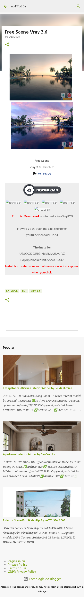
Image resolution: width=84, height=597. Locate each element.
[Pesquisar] (78, 6)
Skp (24, 290)
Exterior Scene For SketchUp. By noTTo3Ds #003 (34, 520)
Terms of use (17, 568)
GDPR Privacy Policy (22, 571)
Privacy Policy (17, 564)
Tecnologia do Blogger (44, 579)
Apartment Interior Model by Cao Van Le (29, 454)
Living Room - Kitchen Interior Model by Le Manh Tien (37, 388)
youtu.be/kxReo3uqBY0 (56, 216)
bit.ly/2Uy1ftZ (55, 253)
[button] (7, 44)
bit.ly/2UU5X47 (53, 260)
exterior (12, 290)
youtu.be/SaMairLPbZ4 (42, 235)
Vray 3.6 (35, 290)
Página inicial (17, 561)
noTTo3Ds (18, 6)
